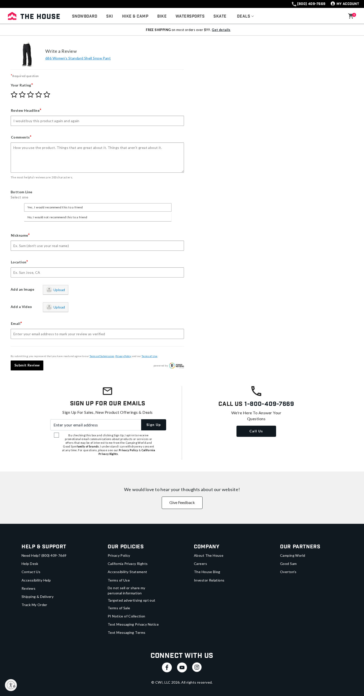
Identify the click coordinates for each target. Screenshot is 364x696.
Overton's (288, 572)
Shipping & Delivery (37, 596)
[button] (245, 16)
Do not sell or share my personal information (126, 590)
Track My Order (34, 605)
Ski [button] (109, 16)
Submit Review (27, 365)
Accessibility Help (36, 580)
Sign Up (153, 424)
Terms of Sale (119, 608)
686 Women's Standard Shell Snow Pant (78, 58)
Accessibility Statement (127, 572)
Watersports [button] (190, 16)
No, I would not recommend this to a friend (57, 217)
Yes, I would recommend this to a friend (55, 207)
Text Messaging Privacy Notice (133, 624)
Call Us (256, 431)
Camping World (292, 555)
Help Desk (30, 563)
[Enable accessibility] (11, 685)
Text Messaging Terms (126, 632)
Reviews (28, 588)
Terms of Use (149, 356)
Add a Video (21, 306)
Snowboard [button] (84, 16)
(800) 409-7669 (311, 4)
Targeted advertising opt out (132, 600)
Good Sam (288, 563)
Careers (200, 563)
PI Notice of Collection (126, 616)
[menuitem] (85, 17)
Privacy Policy (123, 356)
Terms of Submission (102, 356)
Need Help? (44, 555)
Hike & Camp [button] (135, 16)
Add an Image (22, 289)
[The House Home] (34, 16)
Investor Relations (209, 580)
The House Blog (207, 572)
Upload (59, 290)
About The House (208, 555)
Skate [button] (219, 16)
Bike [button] (162, 16)
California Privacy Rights (128, 563)
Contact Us (31, 572)
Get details (221, 30)
